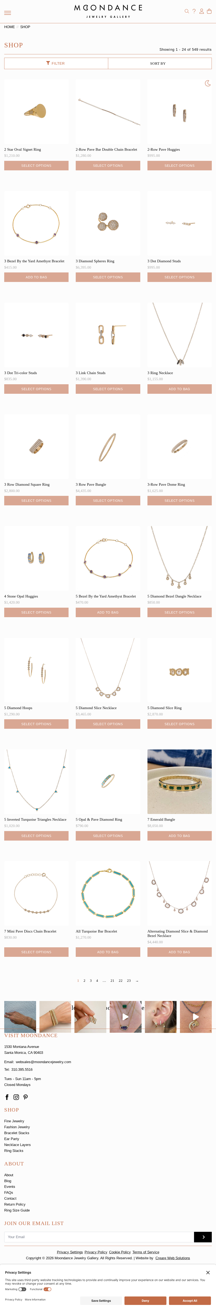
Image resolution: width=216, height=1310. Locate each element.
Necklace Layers (17, 1145)
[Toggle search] (187, 11)
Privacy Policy (96, 1252)
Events (9, 1187)
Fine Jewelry (14, 1121)
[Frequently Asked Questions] (194, 11)
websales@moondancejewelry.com (43, 1062)
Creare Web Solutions (172, 1258)
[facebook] (7, 1097)
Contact (10, 1199)
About (8, 1175)
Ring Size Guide (17, 1210)
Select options (36, 165)
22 (121, 981)
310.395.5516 (21, 1070)
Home (9, 27)
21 (112, 981)
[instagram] (16, 1097)
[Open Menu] (7, 13)
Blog (7, 1181)
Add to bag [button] (36, 277)
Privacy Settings (70, 1252)
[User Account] (201, 11)
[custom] (25, 1097)
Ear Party (11, 1139)
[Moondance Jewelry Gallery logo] (108, 11)
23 (129, 981)
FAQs (8, 1193)
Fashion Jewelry (17, 1127)
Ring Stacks (13, 1151)
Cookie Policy (120, 1252)
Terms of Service (145, 1252)
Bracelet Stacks (16, 1133)
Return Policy (15, 1204)
